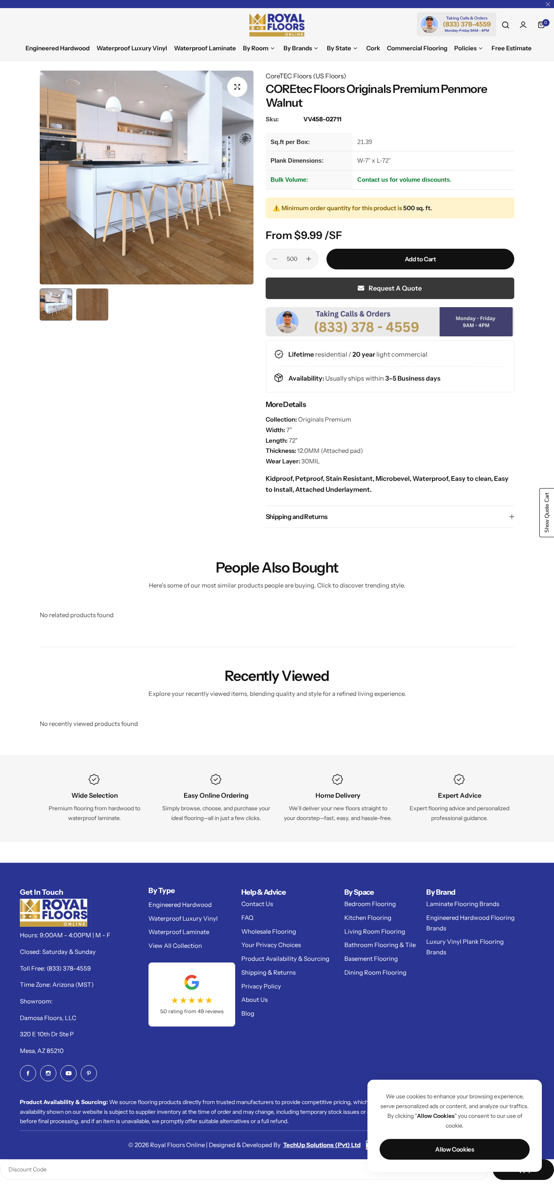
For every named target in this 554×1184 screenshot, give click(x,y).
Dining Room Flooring (375, 972)
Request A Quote (394, 288)
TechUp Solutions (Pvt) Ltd (322, 1145)
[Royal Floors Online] (277, 25)
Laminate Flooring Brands (462, 904)
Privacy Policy (261, 986)
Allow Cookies (454, 1149)
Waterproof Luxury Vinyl (183, 918)
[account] (523, 25)
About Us (254, 999)
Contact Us (257, 904)
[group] (146, 177)
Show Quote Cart (547, 513)
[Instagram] (48, 1073)
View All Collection (175, 945)
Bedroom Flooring (370, 904)
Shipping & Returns (268, 972)
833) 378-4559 (70, 968)
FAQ (247, 917)
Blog (247, 1013)
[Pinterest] (89, 1073)
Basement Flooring (371, 958)
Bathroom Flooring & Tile (380, 945)
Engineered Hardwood (180, 904)
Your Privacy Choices (271, 945)
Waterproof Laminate (178, 932)
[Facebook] (28, 1073)
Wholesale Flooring (268, 931)
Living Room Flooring (374, 931)
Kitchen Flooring (367, 917)
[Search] (505, 25)
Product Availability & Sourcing (285, 958)
